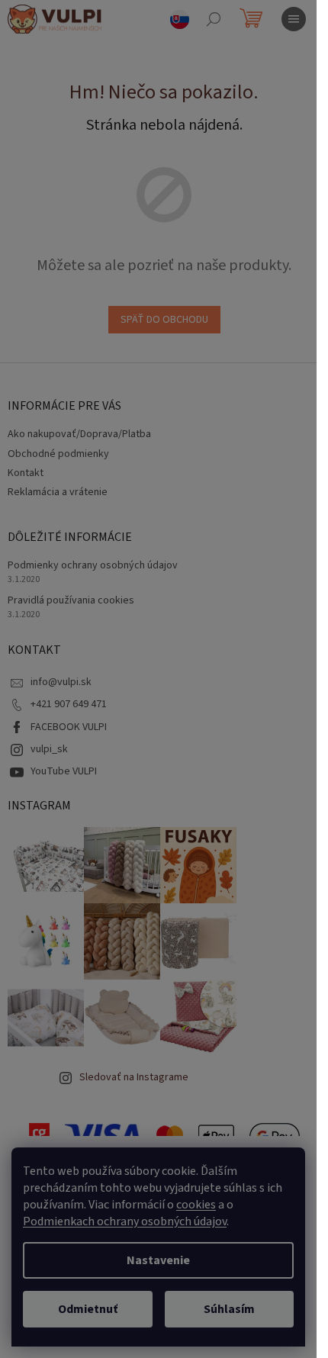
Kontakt (25, 473)
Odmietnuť (87, 1309)
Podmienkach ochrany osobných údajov (125, 1221)
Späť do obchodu (164, 319)
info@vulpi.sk (61, 682)
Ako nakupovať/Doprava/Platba (79, 434)
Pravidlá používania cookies (71, 601)
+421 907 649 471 (69, 704)
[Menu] (293, 19)
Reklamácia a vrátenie (58, 492)
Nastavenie (158, 1260)
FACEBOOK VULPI (69, 727)
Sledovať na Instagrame (133, 1077)
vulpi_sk (49, 749)
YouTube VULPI (64, 771)
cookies (196, 1204)
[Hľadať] (213, 19)
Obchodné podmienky (58, 454)
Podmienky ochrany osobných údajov (93, 565)
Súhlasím (229, 1309)
